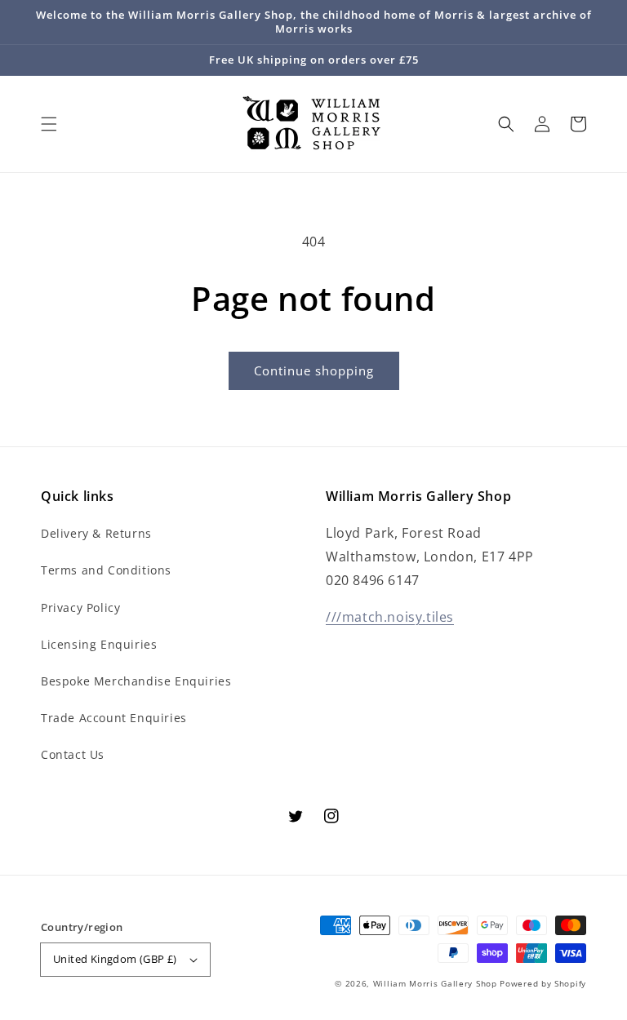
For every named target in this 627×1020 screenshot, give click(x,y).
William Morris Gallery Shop (435, 983)
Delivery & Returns (96, 533)
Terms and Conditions (106, 570)
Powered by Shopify (543, 983)
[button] (49, 124)
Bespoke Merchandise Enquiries (136, 681)
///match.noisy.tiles (390, 617)
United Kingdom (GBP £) (115, 958)
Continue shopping (314, 370)
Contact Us (72, 754)
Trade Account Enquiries (114, 717)
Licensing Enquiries (99, 644)
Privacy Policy (80, 607)
